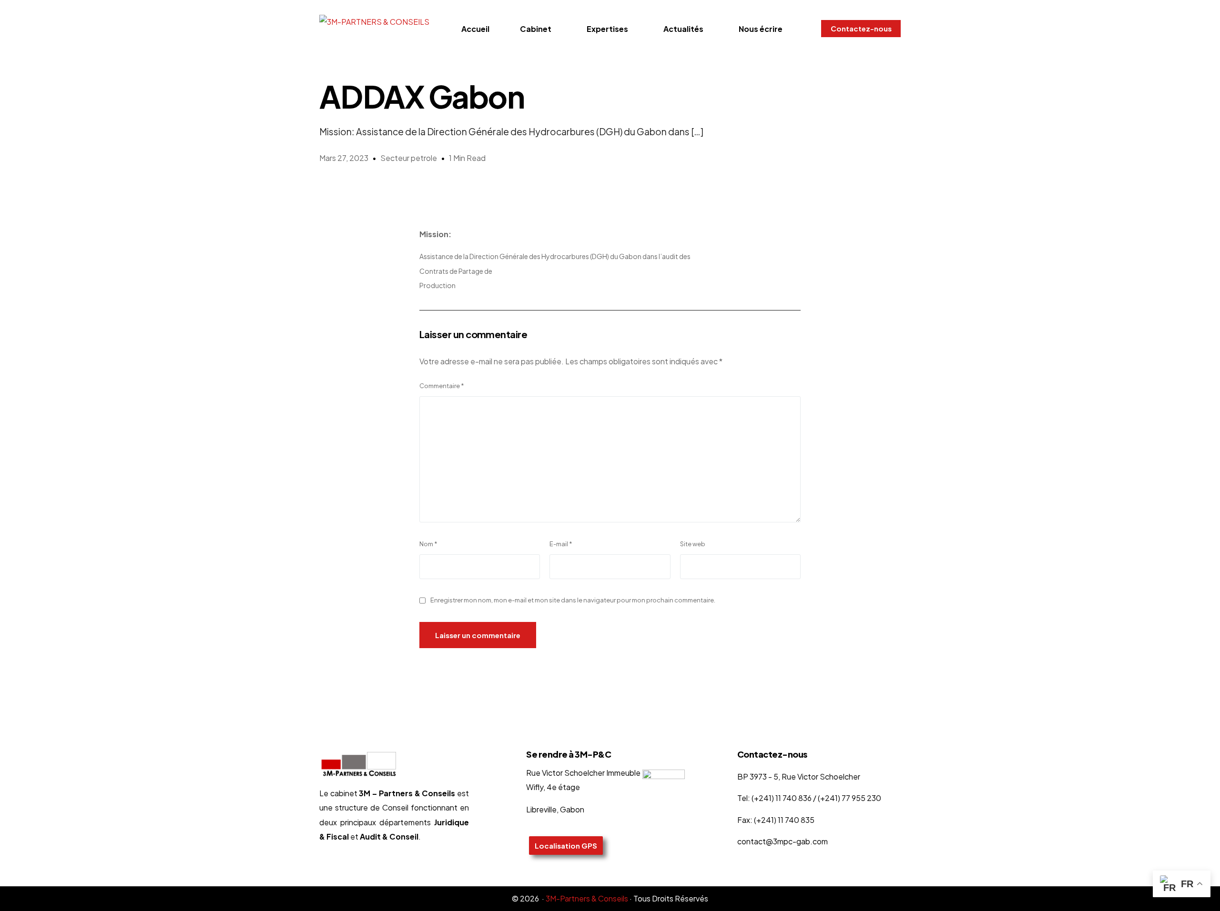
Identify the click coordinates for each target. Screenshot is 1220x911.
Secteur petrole (408, 158)
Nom (428, 544)
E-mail (560, 544)
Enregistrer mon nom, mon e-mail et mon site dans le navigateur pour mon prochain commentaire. (572, 600)
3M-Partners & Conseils (587, 898)
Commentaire (441, 386)
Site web (692, 544)
